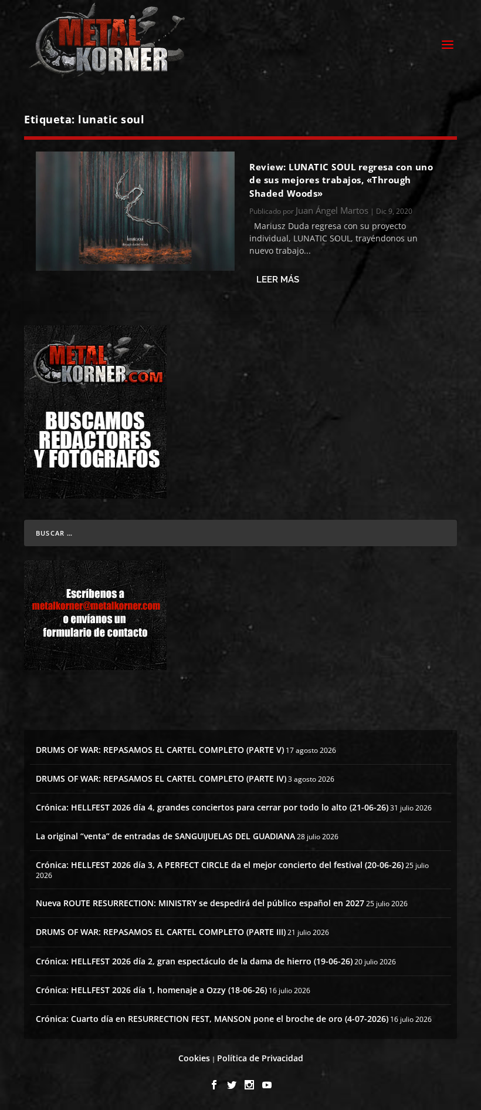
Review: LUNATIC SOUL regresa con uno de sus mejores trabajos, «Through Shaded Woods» (341, 180)
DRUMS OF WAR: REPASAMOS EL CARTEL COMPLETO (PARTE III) (161, 931)
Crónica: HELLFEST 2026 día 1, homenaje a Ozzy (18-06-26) (151, 989)
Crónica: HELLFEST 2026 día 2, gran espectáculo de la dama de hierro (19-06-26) (194, 961)
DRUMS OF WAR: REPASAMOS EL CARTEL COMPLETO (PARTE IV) (161, 778)
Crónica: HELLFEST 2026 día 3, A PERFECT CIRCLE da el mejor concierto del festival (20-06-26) (220, 864)
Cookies (194, 1058)
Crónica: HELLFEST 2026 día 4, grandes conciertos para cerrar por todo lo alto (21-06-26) (212, 807)
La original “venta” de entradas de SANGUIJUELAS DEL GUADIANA (165, 836)
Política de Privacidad (260, 1058)
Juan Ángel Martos (332, 210)
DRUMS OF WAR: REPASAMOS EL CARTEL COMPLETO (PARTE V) (160, 749)
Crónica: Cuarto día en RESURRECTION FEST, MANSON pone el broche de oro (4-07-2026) (212, 1018)
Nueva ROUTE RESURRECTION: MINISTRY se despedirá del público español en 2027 (200, 903)
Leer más (277, 279)
